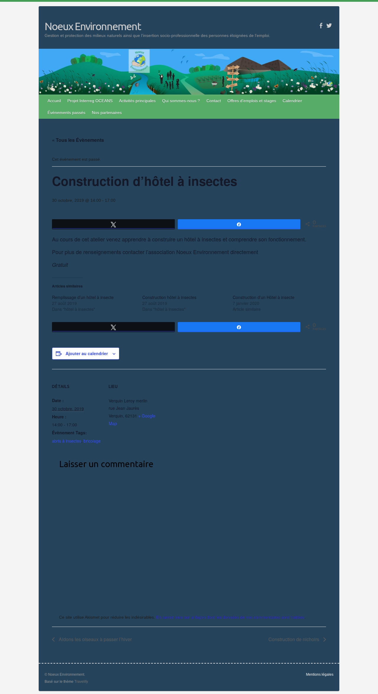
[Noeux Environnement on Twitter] (329, 25)
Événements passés (66, 112)
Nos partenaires (107, 112)
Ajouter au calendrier (87, 353)
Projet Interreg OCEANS (90, 100)
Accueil (54, 100)
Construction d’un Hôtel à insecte (263, 297)
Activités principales (137, 100)
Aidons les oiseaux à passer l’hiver (95, 639)
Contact (213, 100)
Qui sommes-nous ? (181, 100)
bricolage (92, 441)
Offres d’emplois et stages (251, 100)
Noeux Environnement (93, 26)
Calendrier (292, 100)
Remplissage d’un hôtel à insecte (83, 297)
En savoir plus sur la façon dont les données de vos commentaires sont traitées (230, 617)
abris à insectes (66, 441)
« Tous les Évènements (78, 139)
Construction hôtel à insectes (169, 297)
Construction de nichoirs (294, 639)
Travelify (81, 682)
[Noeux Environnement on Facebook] (321, 25)
